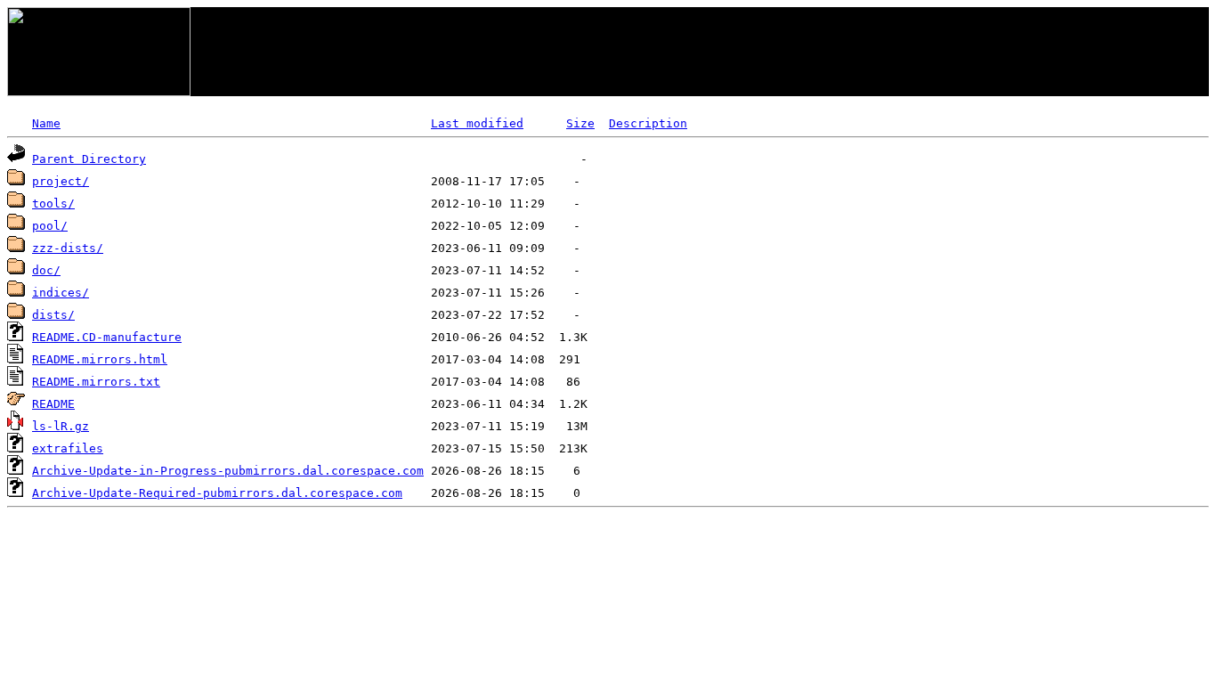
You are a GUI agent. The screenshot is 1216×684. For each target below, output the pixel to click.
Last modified (477, 123)
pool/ (50, 225)
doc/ (46, 270)
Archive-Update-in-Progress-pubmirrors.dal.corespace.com (228, 470)
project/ (60, 181)
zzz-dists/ (67, 248)
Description (648, 123)
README (53, 404)
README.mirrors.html (99, 359)
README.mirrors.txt (96, 381)
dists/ (53, 315)
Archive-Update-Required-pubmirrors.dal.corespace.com (217, 493)
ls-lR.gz (60, 426)
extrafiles (67, 448)
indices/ (60, 292)
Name (46, 123)
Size (580, 123)
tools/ (53, 203)
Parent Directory (89, 159)
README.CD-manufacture (107, 337)
